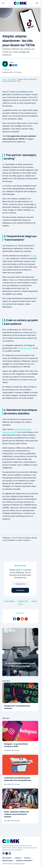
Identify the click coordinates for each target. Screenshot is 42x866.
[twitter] (10, 65)
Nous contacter (6, 858)
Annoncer (27, 858)
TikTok (20, 604)
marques (34, 601)
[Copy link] (26, 619)
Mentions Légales (7, 860)
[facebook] (16, 65)
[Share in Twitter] (18, 619)
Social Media (7, 69)
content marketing (9, 601)
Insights (12, 630)
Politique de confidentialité (24, 860)
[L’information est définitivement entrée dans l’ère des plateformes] (20, 765)
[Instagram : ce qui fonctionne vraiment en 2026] (20, 731)
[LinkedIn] (9, 853)
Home (4, 79)
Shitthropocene (25, 348)
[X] (6, 853)
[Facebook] (3, 853)
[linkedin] (13, 65)
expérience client (23, 601)
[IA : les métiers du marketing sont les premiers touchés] (20, 652)
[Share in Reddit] (22, 619)
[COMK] (5, 64)
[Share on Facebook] (14, 619)
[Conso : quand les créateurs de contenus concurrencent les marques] (20, 799)
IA (5, 630)
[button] (3, 3)
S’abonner (18, 858)
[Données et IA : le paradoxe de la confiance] (20, 693)
